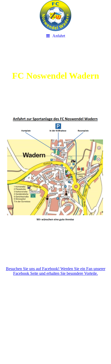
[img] (55, 15)
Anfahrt (58, 36)
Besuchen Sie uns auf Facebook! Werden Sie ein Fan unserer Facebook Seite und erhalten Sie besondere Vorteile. (55, 271)
